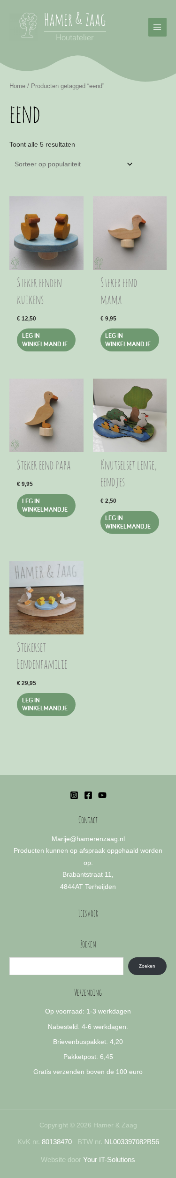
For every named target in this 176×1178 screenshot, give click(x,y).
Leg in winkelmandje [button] (45, 339)
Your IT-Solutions (109, 1159)
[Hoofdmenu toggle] (157, 27)
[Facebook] (88, 795)
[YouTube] (102, 795)
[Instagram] (74, 795)
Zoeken (147, 966)
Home (17, 86)
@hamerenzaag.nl (97, 838)
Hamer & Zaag (75, 20)
